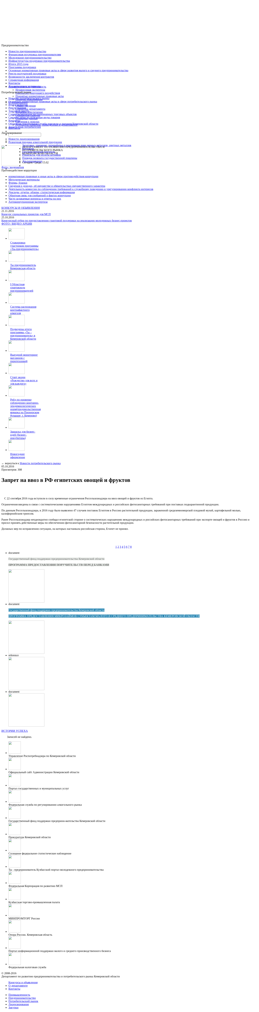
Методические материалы (24, 179)
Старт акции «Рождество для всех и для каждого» (24, 380)
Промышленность (19, 994)
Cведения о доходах (27, 121)
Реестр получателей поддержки (27, 73)
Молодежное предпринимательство (29, 57)
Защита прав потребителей (24, 126)
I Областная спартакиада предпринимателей (21, 287)
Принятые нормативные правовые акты (40, 96)
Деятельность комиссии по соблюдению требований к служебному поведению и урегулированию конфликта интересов (80, 189)
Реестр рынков (17, 107)
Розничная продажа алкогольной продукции (35, 142)
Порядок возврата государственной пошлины (49, 158)
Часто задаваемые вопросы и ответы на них (34, 198)
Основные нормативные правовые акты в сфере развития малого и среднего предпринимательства (68, 70)
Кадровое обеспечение (29, 112)
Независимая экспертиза (30, 89)
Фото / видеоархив (12, 167)
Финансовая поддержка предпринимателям (34, 54)
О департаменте (18, 985)
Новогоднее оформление (17, 456)
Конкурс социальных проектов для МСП (26, 214)
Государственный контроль (38, 151)
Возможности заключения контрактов (31, 76)
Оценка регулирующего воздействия (38, 93)
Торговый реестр (18, 111)
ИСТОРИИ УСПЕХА (14, 730)
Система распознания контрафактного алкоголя (23, 310)
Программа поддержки (22, 67)
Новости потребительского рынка (28, 98)
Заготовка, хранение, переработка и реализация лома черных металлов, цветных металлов (76, 145)
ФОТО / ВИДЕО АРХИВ (16, 223)
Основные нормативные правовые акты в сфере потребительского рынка (52, 101)
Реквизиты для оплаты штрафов (41, 154)
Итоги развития (17, 104)
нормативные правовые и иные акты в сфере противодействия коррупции (53, 176)
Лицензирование (18, 1004)
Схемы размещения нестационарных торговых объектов (42, 114)
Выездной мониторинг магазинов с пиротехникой (24, 358)
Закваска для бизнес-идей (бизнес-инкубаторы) (22, 434)
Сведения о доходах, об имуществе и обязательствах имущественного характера (56, 185)
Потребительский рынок (23, 1001)
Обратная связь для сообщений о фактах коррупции (39, 195)
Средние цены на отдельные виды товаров (34, 117)
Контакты (14, 83)
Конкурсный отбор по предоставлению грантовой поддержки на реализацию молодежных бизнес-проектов (66, 220)
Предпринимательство (22, 997)
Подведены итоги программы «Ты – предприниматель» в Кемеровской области (23, 334)
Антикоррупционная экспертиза (28, 201)
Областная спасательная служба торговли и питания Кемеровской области (53, 123)
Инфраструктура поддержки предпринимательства (39, 60)
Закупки (13, 1007)
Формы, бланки (17, 182)
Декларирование (32, 161)
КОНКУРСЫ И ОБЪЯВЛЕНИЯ (20, 207)
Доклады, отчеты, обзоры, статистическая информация (41, 192)
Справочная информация (23, 79)
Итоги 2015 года (18, 64)
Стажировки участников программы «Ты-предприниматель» (24, 245)
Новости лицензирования (23, 138)
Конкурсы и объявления (23, 982)
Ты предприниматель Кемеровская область (23, 267)
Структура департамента (30, 108)
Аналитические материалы (24, 86)
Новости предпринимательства (27, 51)
